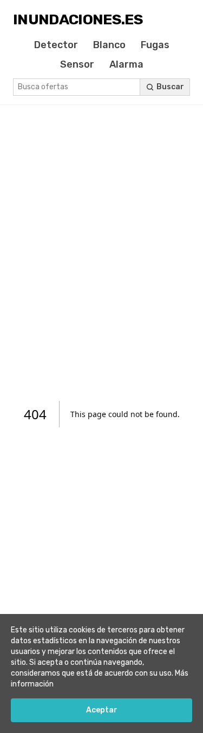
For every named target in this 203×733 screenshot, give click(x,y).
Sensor (77, 64)
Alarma (126, 64)
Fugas (155, 45)
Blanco (109, 45)
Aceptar (101, 710)
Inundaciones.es (78, 19)
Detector (56, 45)
